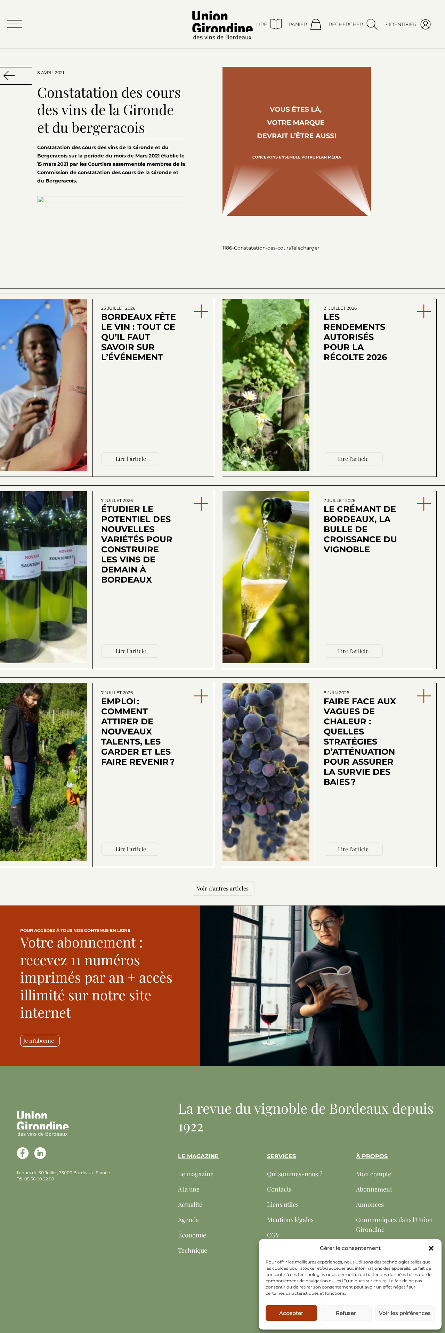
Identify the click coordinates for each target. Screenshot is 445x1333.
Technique (192, 1250)
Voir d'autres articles (223, 888)
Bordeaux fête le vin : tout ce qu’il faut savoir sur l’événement (138, 334)
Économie (192, 1235)
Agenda (188, 1220)
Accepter (291, 1313)
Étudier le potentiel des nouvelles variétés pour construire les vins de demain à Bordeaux (136, 541)
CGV (273, 1235)
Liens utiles (283, 1204)
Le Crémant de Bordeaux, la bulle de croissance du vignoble (360, 526)
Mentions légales (290, 1220)
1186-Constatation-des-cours (256, 248)
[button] (431, 1248)
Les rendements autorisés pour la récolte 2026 (355, 334)
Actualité (190, 1204)
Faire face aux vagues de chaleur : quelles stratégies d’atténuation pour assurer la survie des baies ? (360, 738)
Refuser (346, 1313)
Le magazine (195, 1174)
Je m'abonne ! (40, 1040)
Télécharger (305, 248)
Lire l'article (130, 458)
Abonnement (374, 1189)
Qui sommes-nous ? (294, 1174)
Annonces (370, 1204)
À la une (189, 1189)
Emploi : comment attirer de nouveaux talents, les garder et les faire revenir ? (138, 728)
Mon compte (373, 1174)
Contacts (279, 1189)
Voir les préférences (405, 1313)
